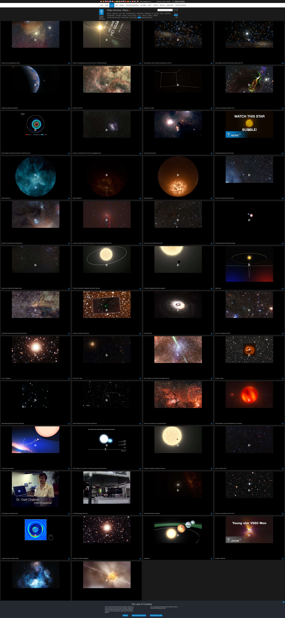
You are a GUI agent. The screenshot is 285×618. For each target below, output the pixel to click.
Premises (155, 15)
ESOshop (122, 5)
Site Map (168, 1)
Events (149, 5)
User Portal (182, 1)
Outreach (155, 5)
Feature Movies (111, 15)
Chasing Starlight (130, 13)
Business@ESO (169, 5)
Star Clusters (133, 17)
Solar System (124, 17)
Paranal (150, 15)
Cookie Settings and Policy (156, 615)
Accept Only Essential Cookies (139, 615)
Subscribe (159, 1)
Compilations (140, 13)
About (101, 5)
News (116, 5)
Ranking (175, 15)
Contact (163, 1)
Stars (139, 17)
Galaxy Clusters (132, 15)
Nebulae (144, 15)
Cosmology (147, 13)
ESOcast (157, 13)
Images (107, 5)
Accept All (125, 615)
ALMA (120, 13)
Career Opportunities (180, 5)
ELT (152, 13)
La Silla (139, 15)
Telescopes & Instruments (132, 5)
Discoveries (143, 5)
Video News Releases (147, 17)
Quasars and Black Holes (113, 17)
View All (109, 13)
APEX (124, 13)
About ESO (115, 13)
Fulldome (118, 15)
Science (176, 1)
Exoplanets (167, 13)
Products (162, 5)
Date (176, 17)
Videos (111, 5)
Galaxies (124, 15)
